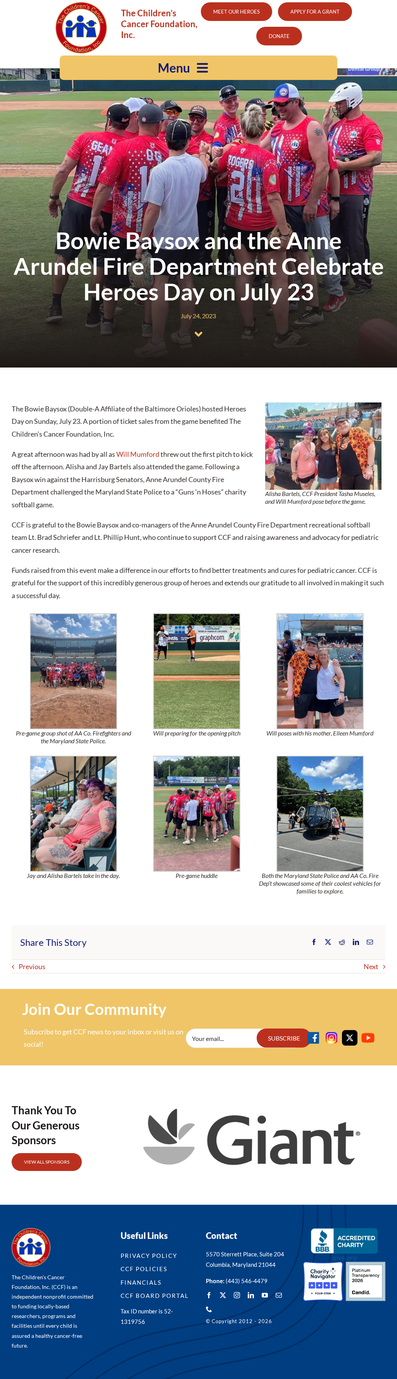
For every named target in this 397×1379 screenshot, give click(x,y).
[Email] (370, 942)
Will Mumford (137, 454)
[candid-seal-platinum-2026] (365, 1265)
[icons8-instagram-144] (331, 1033)
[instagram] (237, 1295)
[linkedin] (251, 1295)
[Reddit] (342, 942)
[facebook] (209, 1295)
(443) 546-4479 (247, 1280)
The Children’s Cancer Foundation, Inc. (159, 24)
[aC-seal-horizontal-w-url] (344, 1231)
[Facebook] (314, 942)
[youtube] (265, 1295)
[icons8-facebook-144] (313, 1033)
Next (371, 966)
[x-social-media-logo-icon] (349, 1033)
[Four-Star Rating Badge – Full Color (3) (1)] (323, 1265)
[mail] (279, 1295)
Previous (32, 966)
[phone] (209, 1309)
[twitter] (223, 1295)
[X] (328, 942)
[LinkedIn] (356, 942)
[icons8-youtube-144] (368, 1033)
